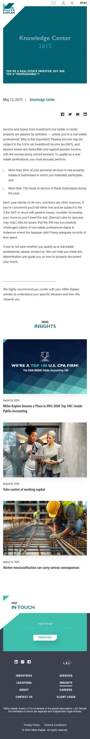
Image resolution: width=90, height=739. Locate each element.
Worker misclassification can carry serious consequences (41, 568)
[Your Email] (45, 624)
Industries (24, 676)
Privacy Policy (32, 725)
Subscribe (45, 637)
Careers (66, 690)
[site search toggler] (72, 3)
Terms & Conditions (55, 725)
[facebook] (29, 662)
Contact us (53, 2)
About (24, 690)
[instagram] (22, 662)
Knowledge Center (42, 100)
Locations (24, 683)
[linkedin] (16, 662)
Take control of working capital (24, 490)
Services (66, 676)
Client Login (63, 3)
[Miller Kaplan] (9, 8)
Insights (66, 683)
